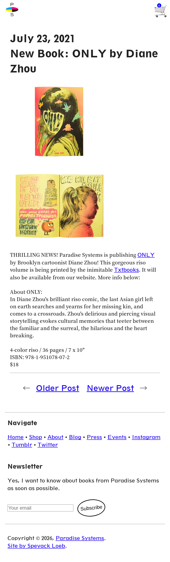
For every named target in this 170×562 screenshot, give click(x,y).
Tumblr (22, 444)
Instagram (146, 437)
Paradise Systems (80, 538)
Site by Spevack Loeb (36, 546)
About (55, 437)
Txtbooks (126, 270)
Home (15, 437)
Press (94, 437)
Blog (75, 437)
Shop (35, 437)
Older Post (57, 388)
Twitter (48, 444)
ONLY (146, 255)
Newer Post (110, 388)
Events (116, 437)
